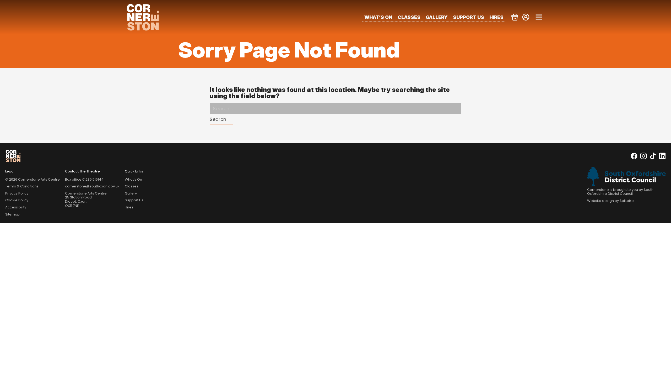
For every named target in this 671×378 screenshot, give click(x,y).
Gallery (437, 17)
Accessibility (15, 207)
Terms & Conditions (22, 186)
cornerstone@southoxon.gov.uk (92, 186)
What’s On (378, 17)
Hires (496, 17)
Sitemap (12, 214)
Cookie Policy (16, 200)
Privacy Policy (16, 193)
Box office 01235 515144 (84, 179)
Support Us (468, 17)
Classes (409, 17)
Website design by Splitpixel (611, 200)
